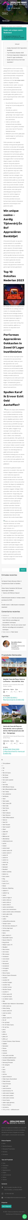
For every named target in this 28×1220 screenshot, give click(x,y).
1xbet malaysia (6, 813)
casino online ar (7, 902)
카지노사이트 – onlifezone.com (11, 1109)
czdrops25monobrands (9, 921)
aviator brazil (6, 848)
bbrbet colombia (7, 871)
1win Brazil (5, 777)
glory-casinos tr (7, 935)
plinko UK (5, 1036)
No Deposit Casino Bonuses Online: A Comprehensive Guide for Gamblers (11, 582)
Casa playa (5, 1165)
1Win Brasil (5, 775)
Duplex (4, 1172)
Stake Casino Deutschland (10, 1079)
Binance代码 (5, 625)
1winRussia (5, 796)
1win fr (4, 782)
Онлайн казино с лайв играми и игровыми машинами (13, 606)
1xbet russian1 (6, 827)
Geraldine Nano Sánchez (16, 643)
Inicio (4, 1143)
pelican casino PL (7, 1017)
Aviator (4, 846)
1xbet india (5, 806)
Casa (4, 1163)
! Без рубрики (6, 763)
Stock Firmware (7, 1083)
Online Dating (6, 1008)
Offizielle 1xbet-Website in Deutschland (13, 1003)
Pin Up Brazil (6, 1022)
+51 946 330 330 (15, 8)
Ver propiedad (14, 672)
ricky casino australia (8, 1055)
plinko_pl (5, 1039)
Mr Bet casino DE (7, 994)
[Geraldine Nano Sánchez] (6, 646)
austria (4, 843)
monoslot (5, 970)
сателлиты (6, 1107)
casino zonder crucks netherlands (12, 911)
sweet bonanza (7, 1088)
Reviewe (5, 1050)
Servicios (5, 1151)
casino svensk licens (8, 907)
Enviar (5, 13)
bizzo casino (6, 876)
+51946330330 (15, 649)
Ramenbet (5, 1046)
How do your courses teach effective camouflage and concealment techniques (12, 620)
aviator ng (5, 862)
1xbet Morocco (6, 815)
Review (4, 1048)
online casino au (7, 1006)
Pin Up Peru (6, 1027)
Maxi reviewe (6, 949)
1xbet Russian (6, 824)
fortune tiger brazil (8, 928)
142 (3, 768)
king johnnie (6, 942)
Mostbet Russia (7, 989)
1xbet (4, 798)
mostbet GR (6, 980)
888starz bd (6, 836)
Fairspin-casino (7, 923)
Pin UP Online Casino (8, 1025)
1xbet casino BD (7, 803)
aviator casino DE (7, 850)
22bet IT (5, 834)
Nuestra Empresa (7, 1146)
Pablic (4, 1015)
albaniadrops (6, 838)
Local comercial (7, 1175)
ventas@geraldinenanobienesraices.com (18, 646)
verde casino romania (8, 1098)
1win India (5, 784)
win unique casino (19, 80)
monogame (6, 968)
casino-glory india (7, 914)
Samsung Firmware (8, 1062)
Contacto (5, 1154)
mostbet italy (6, 984)
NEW (4, 1001)
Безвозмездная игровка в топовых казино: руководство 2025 (13, 599)
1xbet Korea (6, 808)
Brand (4, 886)
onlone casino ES (7, 1010)
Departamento (6, 1170)
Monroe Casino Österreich (9, 975)
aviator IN (5, 855)
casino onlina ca (7, 900)
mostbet (5, 977)
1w (3, 770)
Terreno (5, 1179)
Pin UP (4, 1020)
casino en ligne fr (7, 897)
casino (4, 895)
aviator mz (5, 860)
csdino (4, 919)
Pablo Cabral (14, 632)
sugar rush (5, 1086)
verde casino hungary (8, 1093)
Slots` (4, 1072)
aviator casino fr (7, 853)
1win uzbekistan (7, 794)
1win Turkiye (6, 791)
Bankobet (5, 867)
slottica (5, 1074)
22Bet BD (5, 831)
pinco (4, 1029)
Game (4, 933)
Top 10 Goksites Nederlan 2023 (15, 52)
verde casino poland (8, 1095)
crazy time (5, 916)
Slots (4, 1069)
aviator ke (5, 857)
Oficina (4, 1177)
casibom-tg (6, 893)
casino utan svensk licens (9, 909)
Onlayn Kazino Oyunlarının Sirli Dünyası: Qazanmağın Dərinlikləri (12, 589)
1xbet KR (5, 810)
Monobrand (6, 963)
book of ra (5, 881)
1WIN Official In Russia (8, 787)
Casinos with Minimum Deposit (11, 593)
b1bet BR (5, 864)
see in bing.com (6, 1206)
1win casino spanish (8, 780)
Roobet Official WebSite (9, 1060)
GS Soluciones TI (17, 1214)
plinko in (5, 1034)
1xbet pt (5, 820)
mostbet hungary (7, 982)
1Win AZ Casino (7, 773)
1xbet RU (5, 822)
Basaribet (5, 869)
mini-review (6, 952)
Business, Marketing (8, 888)
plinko (4, 1032)
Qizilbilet (5, 1043)
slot (4, 1067)
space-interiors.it (7, 1076)
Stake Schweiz (6, 1081)
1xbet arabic (6, 801)
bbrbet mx (5, 874)
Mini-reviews (6, 954)
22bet (4, 829)
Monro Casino (6, 973)
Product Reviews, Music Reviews (11, 1041)
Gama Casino (6, 930)
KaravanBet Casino (8, 937)
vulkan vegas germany (8, 1102)
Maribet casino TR (7, 944)
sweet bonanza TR (8, 1090)
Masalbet (5, 947)
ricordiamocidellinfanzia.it (9, 1058)
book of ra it (6, 883)
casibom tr (5, 890)
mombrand (5, 956)
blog (4, 879)
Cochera (5, 1168)
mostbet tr (6, 992)
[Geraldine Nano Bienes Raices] (14, 5)
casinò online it (7, 904)
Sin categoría (6, 1065)
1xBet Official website (8, 817)
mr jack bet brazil (7, 996)
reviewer (5, 1053)
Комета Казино (7, 1105)
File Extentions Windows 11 (10, 926)
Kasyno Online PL (7, 940)
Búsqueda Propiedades (9, 1149)
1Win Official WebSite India (9, 789)
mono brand (6, 959)
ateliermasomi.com (8, 841)
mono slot (5, 961)
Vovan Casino (6, 1100)
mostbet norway (7, 987)
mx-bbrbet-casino (7, 999)
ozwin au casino (7, 1013)
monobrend (6, 966)
